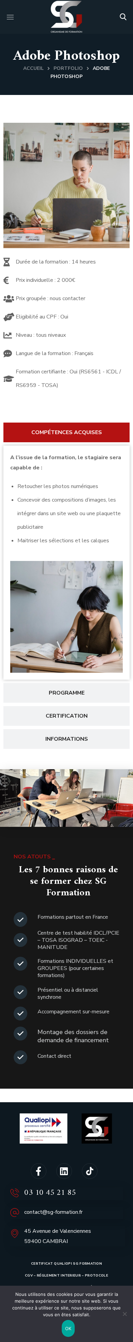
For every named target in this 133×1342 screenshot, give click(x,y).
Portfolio (68, 68)
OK (68, 1328)
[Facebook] (38, 1171)
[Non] (124, 1313)
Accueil (33, 68)
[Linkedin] (64, 1171)
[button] (123, 17)
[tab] (66, 432)
